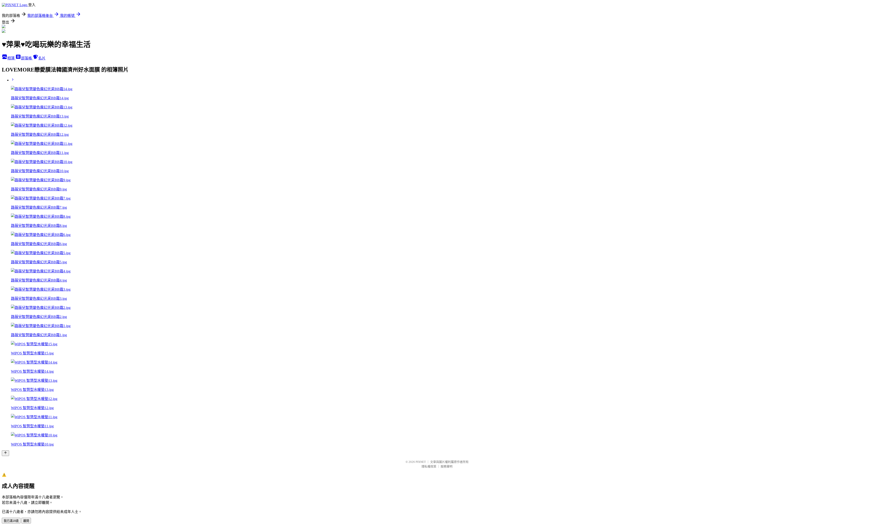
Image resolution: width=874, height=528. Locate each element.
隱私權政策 (429, 466)
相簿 (11, 58)
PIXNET (421, 462)
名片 (42, 58)
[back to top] (5, 453)
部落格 (27, 58)
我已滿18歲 (11, 521)
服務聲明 (446, 466)
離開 (26, 521)
